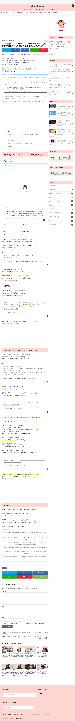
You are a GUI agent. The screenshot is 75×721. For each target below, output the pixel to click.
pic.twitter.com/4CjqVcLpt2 (11, 257)
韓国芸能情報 (40, 9)
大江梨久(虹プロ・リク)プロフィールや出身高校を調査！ (22, 134)
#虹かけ (34, 460)
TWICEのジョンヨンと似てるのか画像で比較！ (20, 143)
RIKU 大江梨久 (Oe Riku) (12, 218)
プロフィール (12, 137)
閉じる (11, 131)
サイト (3, 617)
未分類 (52, 209)
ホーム (20, 9)
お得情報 (52, 197)
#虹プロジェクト (10, 307)
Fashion (52, 185)
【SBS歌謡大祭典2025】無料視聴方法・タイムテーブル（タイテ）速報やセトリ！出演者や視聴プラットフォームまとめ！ (60, 86)
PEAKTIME (52, 189)
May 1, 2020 (20, 312)
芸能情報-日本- (54, 216)
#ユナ (41, 460)
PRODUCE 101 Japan (56, 193)
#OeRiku (29, 403)
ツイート (40, 693)
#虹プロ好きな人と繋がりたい (29, 307)
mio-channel (37, 6)
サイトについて (47, 9)
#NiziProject (35, 305)
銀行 (51, 220)
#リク (38, 460)
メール (4, 612)
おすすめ (10, 568)
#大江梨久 (18, 307)
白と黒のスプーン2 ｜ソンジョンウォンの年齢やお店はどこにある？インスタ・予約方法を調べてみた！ (60, 93)
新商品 (51, 205)
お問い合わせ (53, 9)
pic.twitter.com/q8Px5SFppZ (13, 462)
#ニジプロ (29, 460)
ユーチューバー (54, 201)
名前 (3, 606)
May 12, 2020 (22, 466)
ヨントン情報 (34, 9)
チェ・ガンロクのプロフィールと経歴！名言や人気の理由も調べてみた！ (60, 65)
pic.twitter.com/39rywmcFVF (11, 309)
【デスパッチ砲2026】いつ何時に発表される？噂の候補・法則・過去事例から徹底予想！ (59, 71)
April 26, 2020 (17, 408)
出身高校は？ (12, 140)
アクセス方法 (28, 9)
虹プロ (4, 568)
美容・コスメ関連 (54, 212)
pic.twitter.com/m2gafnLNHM (11, 405)
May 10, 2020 (30, 378)
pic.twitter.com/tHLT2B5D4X (18, 374)
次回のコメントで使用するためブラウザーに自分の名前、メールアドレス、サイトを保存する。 (25, 623)
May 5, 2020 (38, 261)
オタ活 (24, 9)
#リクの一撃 (35, 403)
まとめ (9, 146)
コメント (4, 591)
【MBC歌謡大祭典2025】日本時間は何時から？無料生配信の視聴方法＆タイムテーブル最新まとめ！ (60, 78)
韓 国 (52, 224)
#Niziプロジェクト (19, 372)
